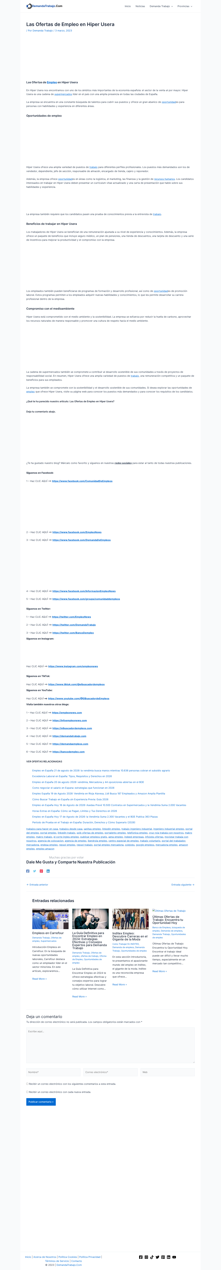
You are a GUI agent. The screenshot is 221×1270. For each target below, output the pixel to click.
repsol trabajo (85, 844)
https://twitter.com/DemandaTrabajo (74, 624)
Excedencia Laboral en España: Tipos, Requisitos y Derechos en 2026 (72, 776)
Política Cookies (67, 1256)
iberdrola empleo (97, 840)
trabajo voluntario (150, 840)
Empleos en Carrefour (48, 933)
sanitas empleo (92, 828)
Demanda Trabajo (41, 937)
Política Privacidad (89, 1256)
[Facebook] (27, 871)
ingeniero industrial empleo (168, 828)
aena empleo (115, 836)
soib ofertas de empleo (90, 832)
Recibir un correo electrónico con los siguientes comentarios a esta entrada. (72, 1083)
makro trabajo (44, 836)
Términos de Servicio (57, 1260)
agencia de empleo (75, 840)
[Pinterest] (41, 871)
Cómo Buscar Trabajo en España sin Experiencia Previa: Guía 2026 (70, 799)
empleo (30, 391)
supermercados (63, 94)
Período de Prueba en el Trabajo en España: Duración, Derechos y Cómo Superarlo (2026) (83, 822)
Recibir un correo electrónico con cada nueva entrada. (60, 1091)
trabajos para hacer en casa (42, 828)
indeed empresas (134, 836)
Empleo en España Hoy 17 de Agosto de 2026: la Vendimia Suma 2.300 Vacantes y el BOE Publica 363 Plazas (95, 816)
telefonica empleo (137, 832)
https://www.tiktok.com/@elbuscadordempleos (76, 684)
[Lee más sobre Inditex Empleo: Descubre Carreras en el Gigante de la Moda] (130, 918)
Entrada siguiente (183, 884)
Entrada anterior (37, 884)
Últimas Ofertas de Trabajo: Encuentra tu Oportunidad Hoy (167, 920)
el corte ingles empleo (66, 836)
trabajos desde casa (70, 828)
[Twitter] (34, 871)
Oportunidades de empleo (134, 950)
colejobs (130, 844)
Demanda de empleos (123, 947)
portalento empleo (115, 832)
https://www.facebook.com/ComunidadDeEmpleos (82, 481)
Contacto (76, 1260)
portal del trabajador (173, 840)
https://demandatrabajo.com (69, 736)
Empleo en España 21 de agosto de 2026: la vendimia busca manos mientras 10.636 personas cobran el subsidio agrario (101, 770)
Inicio (28, 1256)
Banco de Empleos (161, 927)
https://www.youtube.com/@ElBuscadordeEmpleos (78, 698)
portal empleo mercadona (109, 844)
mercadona (32, 844)
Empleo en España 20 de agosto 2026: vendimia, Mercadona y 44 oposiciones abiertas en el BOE (88, 782)
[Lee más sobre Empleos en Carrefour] (50, 918)
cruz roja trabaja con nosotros (166, 832)
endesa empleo (49, 844)
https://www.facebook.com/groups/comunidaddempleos (86, 598)
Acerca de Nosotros (44, 1256)
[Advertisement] (110, 58)
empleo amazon (45, 848)
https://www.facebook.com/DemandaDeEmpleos (81, 539)
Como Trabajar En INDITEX (125, 944)
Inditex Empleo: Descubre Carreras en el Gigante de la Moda (129, 936)
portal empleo (48, 832)
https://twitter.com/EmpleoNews (71, 616)
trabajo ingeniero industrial (136, 828)
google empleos (145, 844)
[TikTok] (152, 1257)
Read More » (39, 978)
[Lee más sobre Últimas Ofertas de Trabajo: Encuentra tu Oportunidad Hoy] (169, 910)
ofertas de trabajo (89, 956)
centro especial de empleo (124, 840)
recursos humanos (164, 178)
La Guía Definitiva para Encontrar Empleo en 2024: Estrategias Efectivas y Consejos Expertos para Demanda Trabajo (89, 940)
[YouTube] (174, 1257)
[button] (171, 6)
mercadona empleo (167, 844)
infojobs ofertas (154, 836)
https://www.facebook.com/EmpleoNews (76, 532)
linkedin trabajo (66, 832)
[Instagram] (146, 1257)
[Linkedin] (48, 871)
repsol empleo (67, 844)
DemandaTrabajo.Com (69, 1264)
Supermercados (48, 941)
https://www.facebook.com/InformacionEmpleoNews (84, 591)
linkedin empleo (111, 828)
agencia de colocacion (50, 840)
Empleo (52, 82)
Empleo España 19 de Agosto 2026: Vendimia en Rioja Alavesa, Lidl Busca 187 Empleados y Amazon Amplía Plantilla (98, 793)
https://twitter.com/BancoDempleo (73, 632)
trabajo (93, 167)
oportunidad (169, 101)
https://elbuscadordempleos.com (72, 728)
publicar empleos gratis (93, 836)
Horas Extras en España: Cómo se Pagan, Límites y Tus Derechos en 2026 (74, 810)
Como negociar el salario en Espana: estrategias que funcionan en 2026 (73, 787)
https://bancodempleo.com (68, 751)
